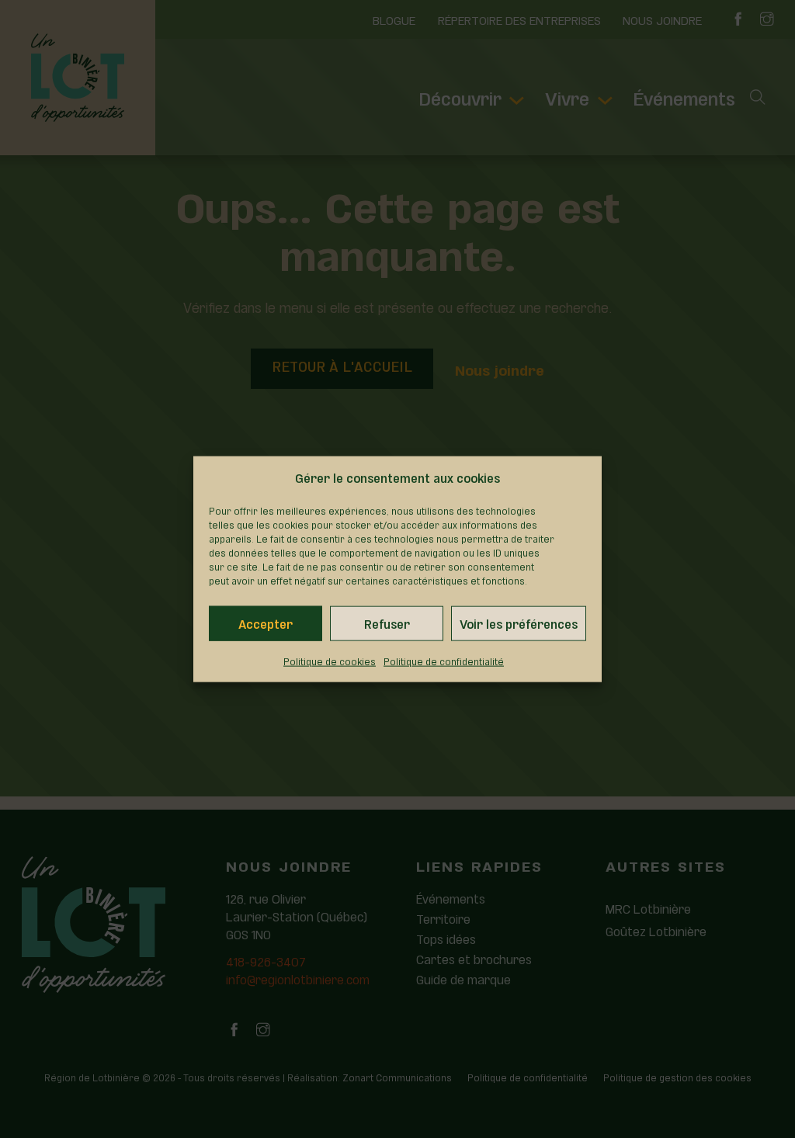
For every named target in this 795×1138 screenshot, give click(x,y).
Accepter (265, 623)
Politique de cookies (329, 660)
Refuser (387, 623)
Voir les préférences (519, 623)
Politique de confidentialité (444, 660)
